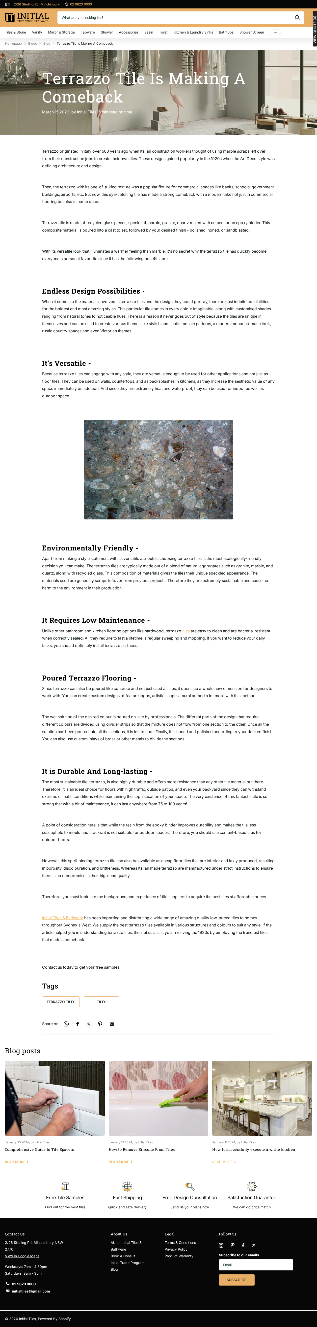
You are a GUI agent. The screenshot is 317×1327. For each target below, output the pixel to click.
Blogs (32, 43)
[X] (254, 1245)
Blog (46, 43)
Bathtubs (226, 32)
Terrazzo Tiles (61, 1002)
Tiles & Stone (15, 32)
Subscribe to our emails (239, 1255)
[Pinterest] (233, 1245)
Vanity (37, 32)
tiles (186, 630)
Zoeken (297, 17)
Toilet (163, 32)
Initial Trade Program (127, 1262)
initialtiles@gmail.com (31, 1291)
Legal (170, 1233)
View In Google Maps (22, 1256)
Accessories (128, 32)
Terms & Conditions (180, 1242)
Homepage (13, 43)
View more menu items (275, 32)
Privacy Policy (176, 1249)
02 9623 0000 (81, 4)
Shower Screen (251, 32)
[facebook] (243, 1245)
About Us (119, 1233)
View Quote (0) (315, 29)
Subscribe (237, 1280)
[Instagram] (221, 1245)
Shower (107, 32)
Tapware (88, 32)
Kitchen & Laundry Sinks (193, 32)
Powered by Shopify (54, 1319)
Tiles (101, 1002)
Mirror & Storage (61, 32)
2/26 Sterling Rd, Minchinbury (37, 4)
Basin (148, 32)
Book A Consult (123, 1256)
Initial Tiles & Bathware (62, 917)
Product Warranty (179, 1256)
